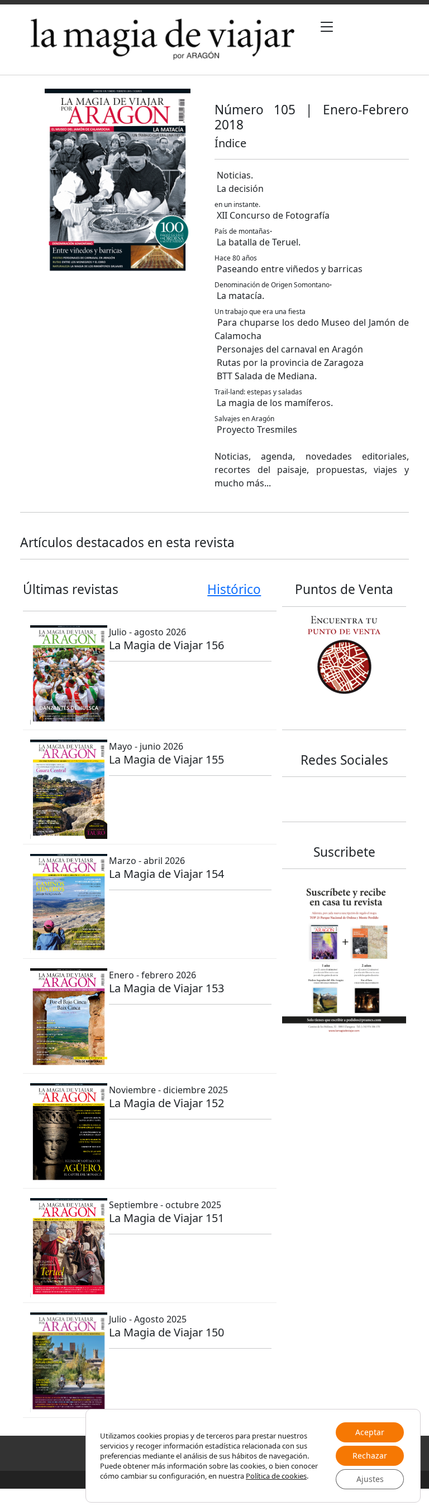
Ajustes (370, 1479)
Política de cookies (276, 1476)
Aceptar (369, 1432)
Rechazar (369, 1455)
